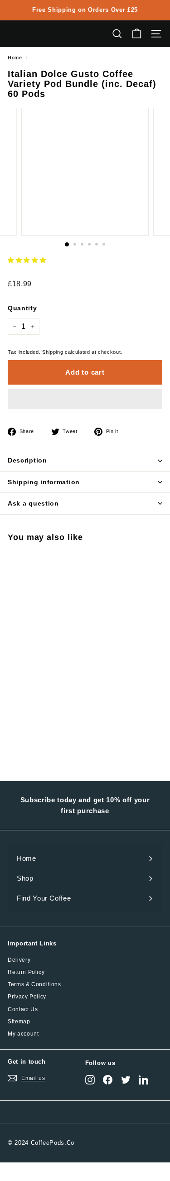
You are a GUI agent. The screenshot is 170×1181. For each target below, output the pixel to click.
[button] (27, 260)
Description (27, 460)
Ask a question (33, 503)
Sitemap (19, 1021)
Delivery (19, 960)
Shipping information (44, 482)
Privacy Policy (27, 996)
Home (15, 57)
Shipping (52, 352)
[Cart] (136, 33)
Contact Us (23, 1009)
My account (23, 1034)
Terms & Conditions (34, 984)
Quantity (22, 308)
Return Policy (26, 972)
